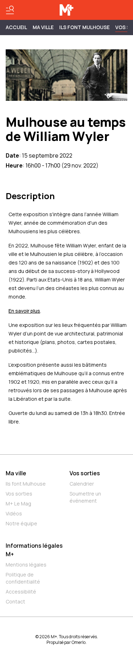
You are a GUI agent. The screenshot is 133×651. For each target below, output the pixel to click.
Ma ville (16, 473)
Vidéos (14, 513)
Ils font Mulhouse (26, 483)
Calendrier (82, 483)
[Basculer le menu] (10, 10)
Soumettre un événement (85, 497)
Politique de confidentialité (23, 578)
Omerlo (78, 642)
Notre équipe (21, 523)
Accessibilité (21, 591)
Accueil (16, 27)
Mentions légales (26, 564)
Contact (15, 601)
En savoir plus (24, 310)
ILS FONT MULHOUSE (84, 27)
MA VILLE (43, 27)
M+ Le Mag (18, 503)
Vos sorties (19, 493)
